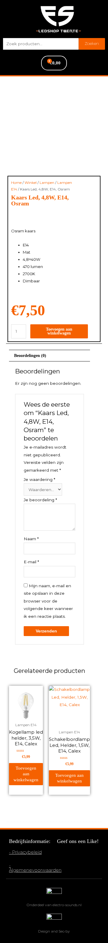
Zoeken (92, 43)
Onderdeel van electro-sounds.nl (54, 905)
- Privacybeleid (25, 852)
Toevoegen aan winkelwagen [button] (26, 774)
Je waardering (39, 479)
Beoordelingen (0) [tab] (30, 355)
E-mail (31, 561)
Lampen (47, 182)
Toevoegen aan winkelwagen (59, 331)
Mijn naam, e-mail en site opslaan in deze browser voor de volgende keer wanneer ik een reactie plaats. (48, 601)
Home (16, 182)
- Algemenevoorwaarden (35, 868)
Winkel (31, 182)
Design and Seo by (54, 931)
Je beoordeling (40, 499)
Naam (31, 538)
